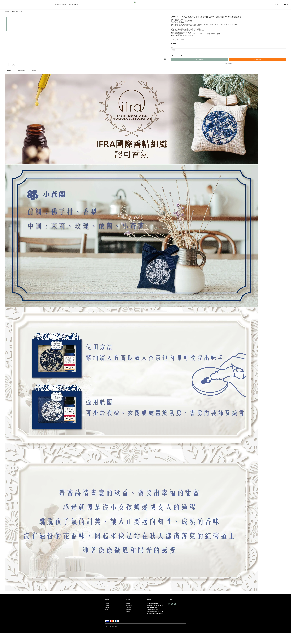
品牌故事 (107, 604)
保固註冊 (64, 4)
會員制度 (107, 607)
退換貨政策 (128, 609)
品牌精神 (107, 605)
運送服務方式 (129, 605)
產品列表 (57, 4)
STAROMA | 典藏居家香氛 (16, 11)
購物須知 (128, 604)
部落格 (106, 609)
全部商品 (7, 11)
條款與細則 (128, 611)
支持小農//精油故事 (73, 4)
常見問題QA (128, 607)
